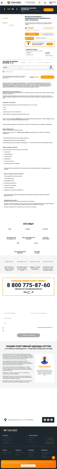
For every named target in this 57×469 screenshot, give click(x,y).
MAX (30, 439)
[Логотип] (28, 430)
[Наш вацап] (28, 292)
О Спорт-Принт (51, 217)
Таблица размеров (27, 217)
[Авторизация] (45, 3)
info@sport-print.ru (31, 3)
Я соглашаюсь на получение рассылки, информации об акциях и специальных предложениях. (26, 330)
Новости (30, 454)
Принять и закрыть (28, 465)
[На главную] (13, 2)
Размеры (18, 454)
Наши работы (14, 217)
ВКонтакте (32, 437)
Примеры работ (20, 452)
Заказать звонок (49, 442)
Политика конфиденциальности (47, 456)
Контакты (39, 217)
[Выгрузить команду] (10, 63)
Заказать (48, 9)
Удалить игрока (51, 68)
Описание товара (48, 34)
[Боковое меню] (2, 2)
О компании (49, 439)
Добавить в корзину (48, 77)
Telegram (31, 442)
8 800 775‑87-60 (28, 285)
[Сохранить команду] (13, 63)
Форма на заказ (7, 452)
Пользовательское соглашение (46, 453)
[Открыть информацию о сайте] (53, 457)
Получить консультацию (32, 34)
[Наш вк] (45, 420)
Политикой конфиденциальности (45, 327)
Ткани (4, 217)
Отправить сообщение (28, 335)
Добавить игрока (9, 71)
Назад (6, 18)
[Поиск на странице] (39, 3)
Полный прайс (49, 28)
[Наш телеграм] (24, 292)
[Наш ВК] (32, 292)
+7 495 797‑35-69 (30, 2)
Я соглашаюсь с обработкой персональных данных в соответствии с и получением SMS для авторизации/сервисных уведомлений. (28, 328)
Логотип (31, 38)
